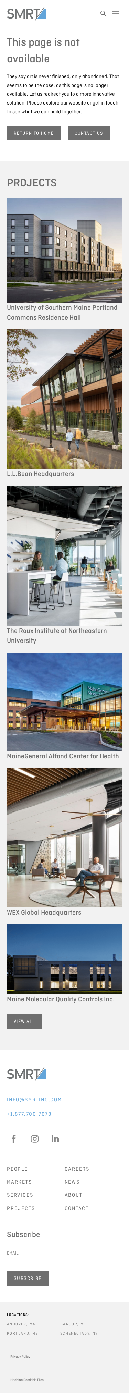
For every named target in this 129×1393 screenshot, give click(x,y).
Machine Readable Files (27, 1380)
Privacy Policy (20, 1356)
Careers (77, 1169)
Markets (19, 1182)
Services (20, 1195)
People (17, 1169)
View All (24, 1021)
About (74, 1195)
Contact (77, 1208)
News (72, 1182)
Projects (21, 1208)
